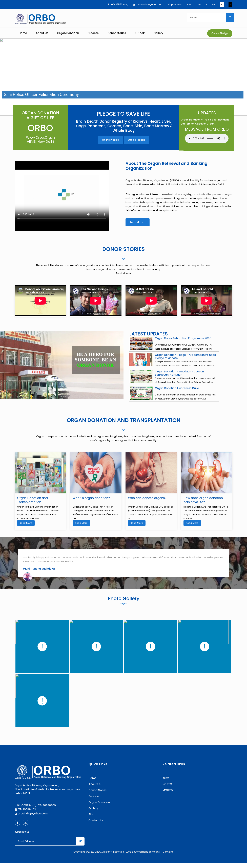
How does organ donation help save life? (203, 500)
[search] (230, 17)
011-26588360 (47, 805)
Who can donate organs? (147, 498)
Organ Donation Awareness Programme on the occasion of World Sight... (205, 121)
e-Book (140, 33)
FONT (190, 4)
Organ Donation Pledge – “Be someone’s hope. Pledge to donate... (185, 356)
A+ (213, 4)
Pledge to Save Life (123, 114)
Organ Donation (68, 33)
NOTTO (167, 784)
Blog (91, 814)
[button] (5, 77)
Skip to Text (175, 4)
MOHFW (167, 790)
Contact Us (96, 820)
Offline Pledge (136, 140)
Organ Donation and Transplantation (32, 500)
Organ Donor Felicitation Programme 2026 (183, 338)
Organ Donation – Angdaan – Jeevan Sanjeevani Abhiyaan (179, 373)
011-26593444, (119, 4)
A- (199, 4)
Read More (136, 222)
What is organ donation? (91, 498)
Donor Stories (117, 33)
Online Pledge (219, 33)
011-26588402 (27, 809)
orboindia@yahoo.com (150, 4)
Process (93, 33)
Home (23, 33)
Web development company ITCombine (150, 851)
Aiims (165, 778)
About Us (42, 33)
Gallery (158, 33)
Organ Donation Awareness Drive (177, 388)
